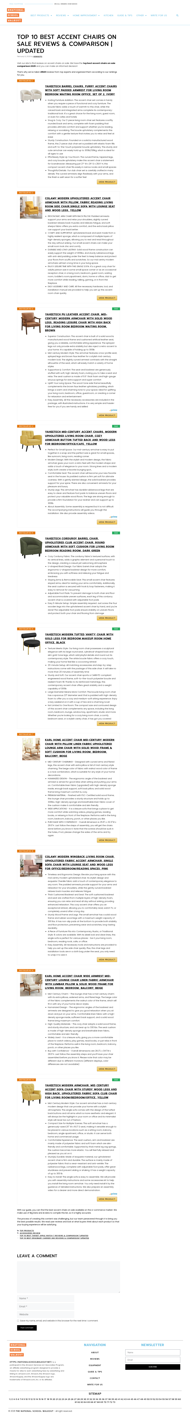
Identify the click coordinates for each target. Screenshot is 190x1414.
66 (92, 1402)
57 (170, 1399)
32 (91, 1399)
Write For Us (159, 15)
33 (94, 1399)
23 (63, 1399)
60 (179, 1399)
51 (151, 1399)
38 (109, 1399)
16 (42, 1399)
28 (78, 1399)
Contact (95, 1378)
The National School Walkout (34, 1411)
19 (51, 1399)
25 (69, 1399)
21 (57, 1399)
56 (166, 1399)
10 (26, 1399)
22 (60, 1399)
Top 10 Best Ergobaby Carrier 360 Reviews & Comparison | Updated (54, 1238)
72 (111, 1402)
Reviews (61, 15)
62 (79, 1402)
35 (100, 1399)
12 (32, 1399)
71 (108, 1402)
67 (95, 1402)
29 (81, 1399)
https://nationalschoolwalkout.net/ (31, 1362)
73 (114, 1402)
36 (103, 1399)
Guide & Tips (124, 15)
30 (85, 1399)
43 (125, 1399)
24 (66, 1399)
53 (157, 1399)
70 (105, 1402)
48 (141, 1399)
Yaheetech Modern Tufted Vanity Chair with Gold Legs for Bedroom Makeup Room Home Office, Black (79, 639)
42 (122, 1399)
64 (85, 1402)
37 (106, 1399)
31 (88, 1399)
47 (138, 1399)
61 (76, 1402)
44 (128, 1399)
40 (116, 1399)
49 (145, 1399)
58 (173, 1399)
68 (98, 1402)
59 (176, 1399)
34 (97, 1399)
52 (154, 1399)
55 (163, 1399)
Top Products (27, 1230)
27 (75, 1399)
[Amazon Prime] (113, 410)
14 (37, 1399)
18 (48, 1399)
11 (29, 1399)
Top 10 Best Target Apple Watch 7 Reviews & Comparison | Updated (54, 1235)
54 (160, 1399)
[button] (177, 15)
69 (101, 1402)
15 (40, 1399)
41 (119, 1399)
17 (45, 1399)
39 (112, 1399)
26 (72, 1399)
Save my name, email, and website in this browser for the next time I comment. (59, 1320)
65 (88, 1402)
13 (34, 1399)
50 (148, 1399)
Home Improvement (85, 15)
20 (54, 1399)
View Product (107, 181)
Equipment (95, 1365)
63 (82, 1402)
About (95, 1352)
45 (132, 1399)
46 (135, 1399)
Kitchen (108, 15)
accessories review (30, 1233)
